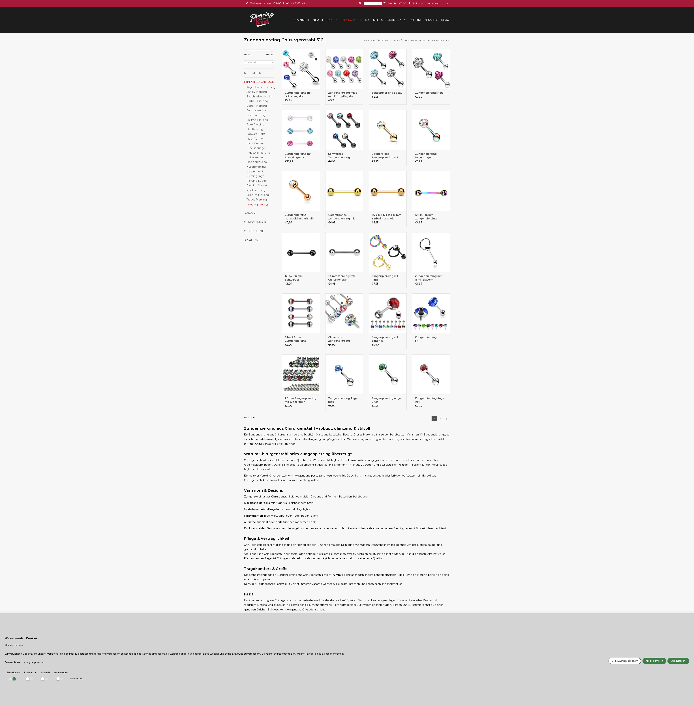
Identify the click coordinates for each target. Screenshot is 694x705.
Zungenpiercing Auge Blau (342, 400)
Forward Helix (256, 134)
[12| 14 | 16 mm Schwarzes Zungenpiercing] (301, 252)
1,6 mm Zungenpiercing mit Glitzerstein (300, 400)
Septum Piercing (258, 194)
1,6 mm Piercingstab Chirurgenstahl (341, 277)
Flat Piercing (255, 129)
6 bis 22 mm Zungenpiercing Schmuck (296, 339)
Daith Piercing (256, 115)
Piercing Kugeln (257, 180)
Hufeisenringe (256, 148)
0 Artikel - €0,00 (397, 3)
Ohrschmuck (391, 20)
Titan (408, 554)
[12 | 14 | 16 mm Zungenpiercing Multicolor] (431, 191)
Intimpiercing (256, 157)
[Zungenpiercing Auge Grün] (388, 374)
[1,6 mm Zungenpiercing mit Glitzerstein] (301, 374)
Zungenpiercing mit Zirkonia (385, 339)
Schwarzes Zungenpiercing (339, 155)
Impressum (37, 662)
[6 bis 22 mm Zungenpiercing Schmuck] (301, 313)
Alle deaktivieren (654, 661)
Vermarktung (61, 672)
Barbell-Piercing (257, 101)
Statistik (45, 672)
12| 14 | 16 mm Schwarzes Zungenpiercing (296, 277)
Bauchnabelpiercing (260, 96)
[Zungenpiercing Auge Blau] (344, 374)
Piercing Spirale (257, 185)
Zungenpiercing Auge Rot (429, 400)
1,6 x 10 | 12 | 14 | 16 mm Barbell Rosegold (386, 216)
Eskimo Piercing (257, 119)
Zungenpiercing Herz (429, 92)
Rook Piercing (256, 190)
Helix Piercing (256, 143)
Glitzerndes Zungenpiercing (339, 339)
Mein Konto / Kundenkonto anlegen (431, 3)
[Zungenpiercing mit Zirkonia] (388, 313)
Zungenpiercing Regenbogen (426, 155)
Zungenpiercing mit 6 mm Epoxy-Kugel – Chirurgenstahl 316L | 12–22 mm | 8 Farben (342, 94)
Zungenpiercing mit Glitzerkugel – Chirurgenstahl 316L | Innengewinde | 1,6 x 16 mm (300, 94)
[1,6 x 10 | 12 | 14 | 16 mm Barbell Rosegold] (388, 191)
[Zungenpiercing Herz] (431, 69)
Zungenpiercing (412, 40)
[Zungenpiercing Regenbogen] (431, 130)
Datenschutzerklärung (17, 662)
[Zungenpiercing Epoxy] (388, 69)
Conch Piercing (257, 105)
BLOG (445, 20)
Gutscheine (413, 20)
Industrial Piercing (258, 152)
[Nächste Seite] (446, 418)
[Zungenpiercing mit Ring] (388, 252)
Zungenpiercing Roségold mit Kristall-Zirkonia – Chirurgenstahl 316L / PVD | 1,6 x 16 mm (299, 216)
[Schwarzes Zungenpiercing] (344, 130)
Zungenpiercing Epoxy (387, 92)
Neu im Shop (322, 20)
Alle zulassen (678, 661)
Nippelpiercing (256, 171)
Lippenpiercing (257, 162)
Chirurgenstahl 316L (437, 40)
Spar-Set (371, 20)
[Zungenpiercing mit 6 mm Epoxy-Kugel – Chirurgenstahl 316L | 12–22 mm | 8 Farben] (344, 69)
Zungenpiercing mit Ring (385, 277)
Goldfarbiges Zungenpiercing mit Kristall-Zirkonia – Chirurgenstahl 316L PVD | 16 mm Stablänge (387, 155)
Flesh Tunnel (255, 138)
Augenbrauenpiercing (261, 87)
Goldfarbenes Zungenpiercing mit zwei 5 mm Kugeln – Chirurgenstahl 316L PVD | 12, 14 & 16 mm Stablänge (341, 216)
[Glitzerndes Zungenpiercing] (344, 313)
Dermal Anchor (257, 110)
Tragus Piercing (257, 199)
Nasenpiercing (256, 166)
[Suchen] (360, 3)
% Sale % (431, 20)
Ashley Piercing (257, 91)
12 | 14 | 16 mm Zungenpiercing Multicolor (426, 216)
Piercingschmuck (348, 20)
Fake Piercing (255, 124)
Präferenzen (30, 672)
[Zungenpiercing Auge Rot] (431, 374)
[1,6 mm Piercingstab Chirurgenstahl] (344, 252)
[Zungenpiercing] (431, 313)
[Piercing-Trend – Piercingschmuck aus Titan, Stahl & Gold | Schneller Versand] (264, 19)
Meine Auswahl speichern (625, 661)
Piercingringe (255, 176)
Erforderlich (13, 672)
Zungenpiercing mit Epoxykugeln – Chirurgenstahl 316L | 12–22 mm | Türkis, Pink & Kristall (300, 155)
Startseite (302, 20)
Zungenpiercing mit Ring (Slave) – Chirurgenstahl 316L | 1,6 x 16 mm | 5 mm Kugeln (431, 277)
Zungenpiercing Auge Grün (386, 400)
